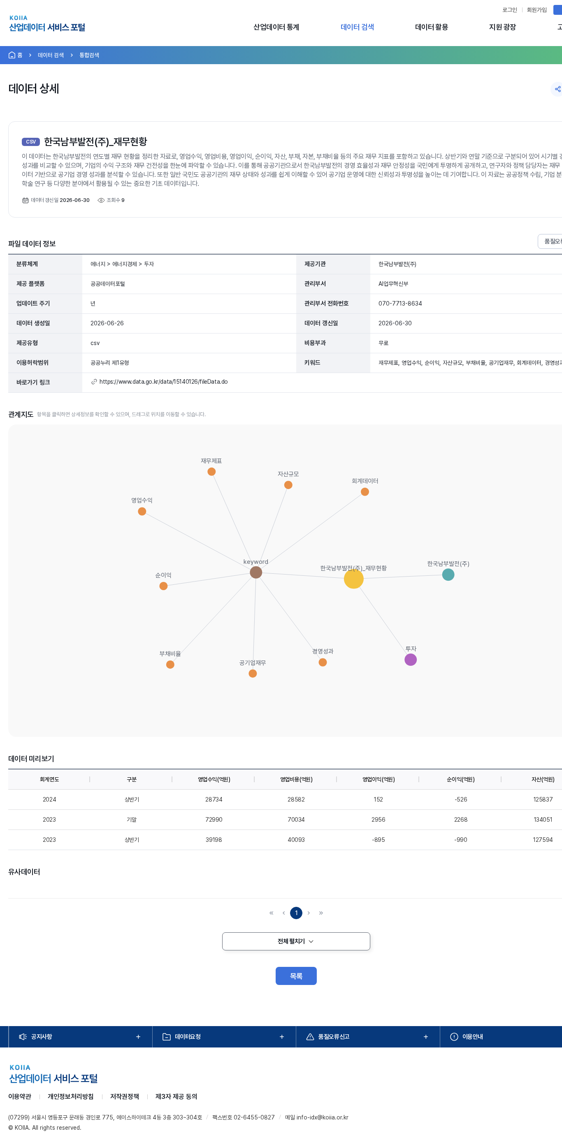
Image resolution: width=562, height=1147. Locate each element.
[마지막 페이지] (321, 913)
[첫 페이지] (271, 913)
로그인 (509, 10)
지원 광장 (502, 27)
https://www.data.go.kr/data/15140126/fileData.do (164, 381)
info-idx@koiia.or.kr (322, 1117)
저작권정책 (124, 1097)
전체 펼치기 (291, 941)
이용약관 (19, 1097)
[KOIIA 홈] (47, 25)
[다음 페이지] (308, 913)
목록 (296, 976)
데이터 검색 (357, 27)
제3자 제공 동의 (176, 1097)
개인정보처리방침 (71, 1097)
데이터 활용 (431, 27)
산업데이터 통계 (276, 27)
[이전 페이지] (284, 913)
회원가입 (537, 10)
